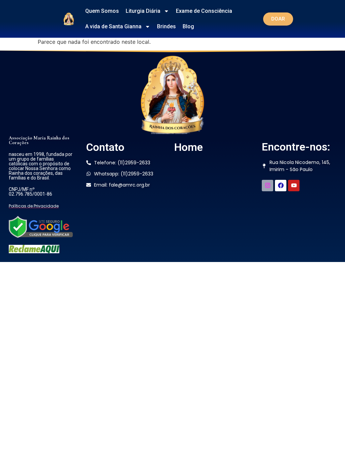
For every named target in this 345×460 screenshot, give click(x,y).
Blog (188, 26)
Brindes (166, 26)
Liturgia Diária (143, 11)
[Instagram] (267, 185)
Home (188, 147)
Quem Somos (102, 11)
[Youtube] (294, 185)
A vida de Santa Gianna (113, 26)
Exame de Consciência (204, 11)
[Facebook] (280, 185)
